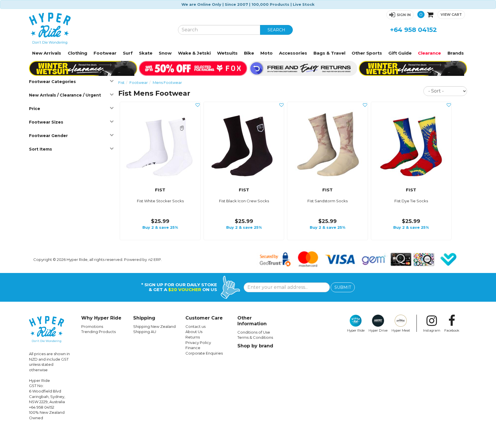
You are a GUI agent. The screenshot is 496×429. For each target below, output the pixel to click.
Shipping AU (144, 331)
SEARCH (276, 29)
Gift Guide (400, 53)
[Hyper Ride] (99, 28)
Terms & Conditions (255, 337)
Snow (165, 53)
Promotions (92, 326)
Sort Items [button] (40, 149)
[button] (400, 14)
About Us (193, 331)
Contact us (195, 326)
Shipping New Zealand (154, 326)
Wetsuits (227, 53)
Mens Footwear (167, 82)
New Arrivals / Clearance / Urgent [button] (65, 95)
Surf (128, 53)
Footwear (105, 53)
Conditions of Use (253, 332)
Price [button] (34, 108)
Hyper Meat (401, 330)
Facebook (451, 330)
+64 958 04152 (413, 30)
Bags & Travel (329, 53)
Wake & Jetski (194, 53)
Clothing (77, 53)
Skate (145, 53)
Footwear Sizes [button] (46, 122)
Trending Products (98, 331)
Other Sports (367, 53)
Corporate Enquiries (204, 353)
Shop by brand (255, 346)
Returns (192, 337)
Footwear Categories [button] (52, 81)
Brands (455, 53)
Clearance (429, 53)
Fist (121, 82)
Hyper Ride (356, 330)
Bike (249, 53)
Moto (266, 53)
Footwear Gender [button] (48, 135)
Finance (192, 347)
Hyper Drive (378, 330)
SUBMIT (342, 287)
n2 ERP (154, 259)
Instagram (431, 330)
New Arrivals (46, 53)
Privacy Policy (198, 342)
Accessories (293, 53)
